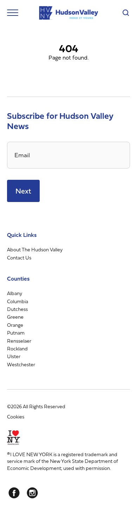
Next (23, 191)
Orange (15, 325)
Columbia (17, 301)
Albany (14, 293)
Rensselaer (19, 340)
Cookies (15, 416)
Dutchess (17, 309)
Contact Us (19, 257)
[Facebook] (14, 493)
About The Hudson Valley (35, 249)
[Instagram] (32, 493)
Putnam (16, 332)
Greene (15, 316)
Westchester (21, 364)
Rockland (17, 348)
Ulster (13, 356)
